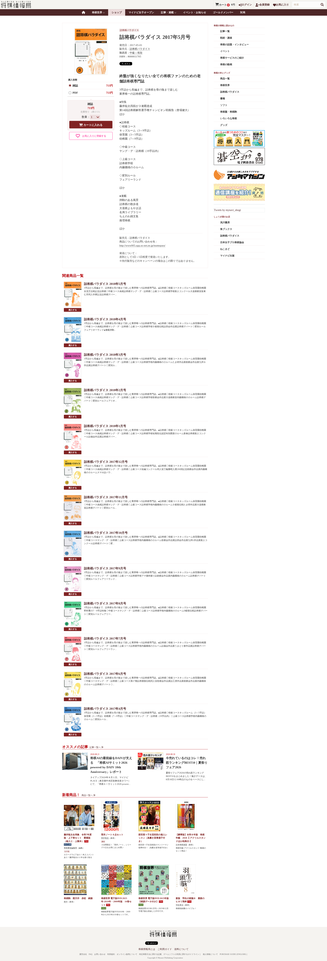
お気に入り (282, 4)
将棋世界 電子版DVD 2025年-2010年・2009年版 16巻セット (116, 901)
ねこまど (225, 249)
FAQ (90, 954)
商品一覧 (225, 78)
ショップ (117, 12)
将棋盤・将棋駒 (228, 112)
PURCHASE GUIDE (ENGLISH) (233, 954)
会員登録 (264, 4)
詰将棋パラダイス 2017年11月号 (106, 497)
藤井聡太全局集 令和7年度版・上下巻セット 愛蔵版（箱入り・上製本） (78, 837)
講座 (103, 841)
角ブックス (226, 229)
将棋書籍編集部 (70, 848)
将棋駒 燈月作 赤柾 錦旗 (78, 898)
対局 (242, 12)
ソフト (223, 105)
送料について (181, 949)
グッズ (223, 125)
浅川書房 (225, 222)
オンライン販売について (127, 954)
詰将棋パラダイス (129, 30)
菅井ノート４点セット (112, 834)
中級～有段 (136, 52)
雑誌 (75, 85)
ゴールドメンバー (223, 12)
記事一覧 (225, 31)
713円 (109, 85)
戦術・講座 (226, 38)
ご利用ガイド (165, 949)
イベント (225, 51)
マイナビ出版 (227, 255)
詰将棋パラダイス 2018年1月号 (105, 426)
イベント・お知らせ (194, 12)
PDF (75, 92)
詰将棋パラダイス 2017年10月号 (106, 532)
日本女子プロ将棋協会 (232, 242)
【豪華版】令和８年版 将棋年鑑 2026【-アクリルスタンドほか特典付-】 (191, 837)
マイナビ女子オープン (141, 12)
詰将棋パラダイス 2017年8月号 (105, 603)
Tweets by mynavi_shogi (227, 210)
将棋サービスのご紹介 (232, 58)
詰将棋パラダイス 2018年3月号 (105, 354)
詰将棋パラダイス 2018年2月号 (105, 390)
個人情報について (210, 954)
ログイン (247, 4)
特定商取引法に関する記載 (150, 954)
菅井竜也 (105, 838)
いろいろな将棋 (228, 118)
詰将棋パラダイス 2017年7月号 (105, 638)
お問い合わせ (99, 954)
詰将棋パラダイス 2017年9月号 (105, 568)
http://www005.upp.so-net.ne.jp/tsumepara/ (142, 245)
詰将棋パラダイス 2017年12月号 (106, 461)
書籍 (222, 98)
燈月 (66, 902)
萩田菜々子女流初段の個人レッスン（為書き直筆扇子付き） (152, 837)
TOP (83, 12)
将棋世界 (225, 85)
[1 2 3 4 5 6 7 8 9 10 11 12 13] (95, 117)
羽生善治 (179, 905)
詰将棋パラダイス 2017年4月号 (105, 708)
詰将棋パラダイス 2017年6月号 (105, 673)
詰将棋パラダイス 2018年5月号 (105, 284)
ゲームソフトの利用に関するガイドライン (181, 954)
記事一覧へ (95, 747)
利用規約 (111, 954)
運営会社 (83, 954)
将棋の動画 (226, 64)
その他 (66, 851)
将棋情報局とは (146, 949)
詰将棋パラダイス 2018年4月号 (105, 319)
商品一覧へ (87, 795)
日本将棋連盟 (181, 845)
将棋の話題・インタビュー (234, 44)
